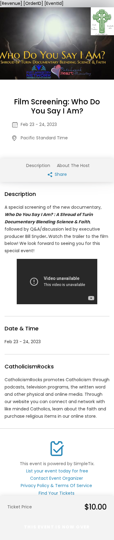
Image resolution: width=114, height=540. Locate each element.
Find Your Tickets (56, 493)
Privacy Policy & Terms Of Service (56, 486)
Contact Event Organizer (56, 478)
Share (60, 174)
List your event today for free (57, 471)
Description (38, 165)
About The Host (73, 165)
